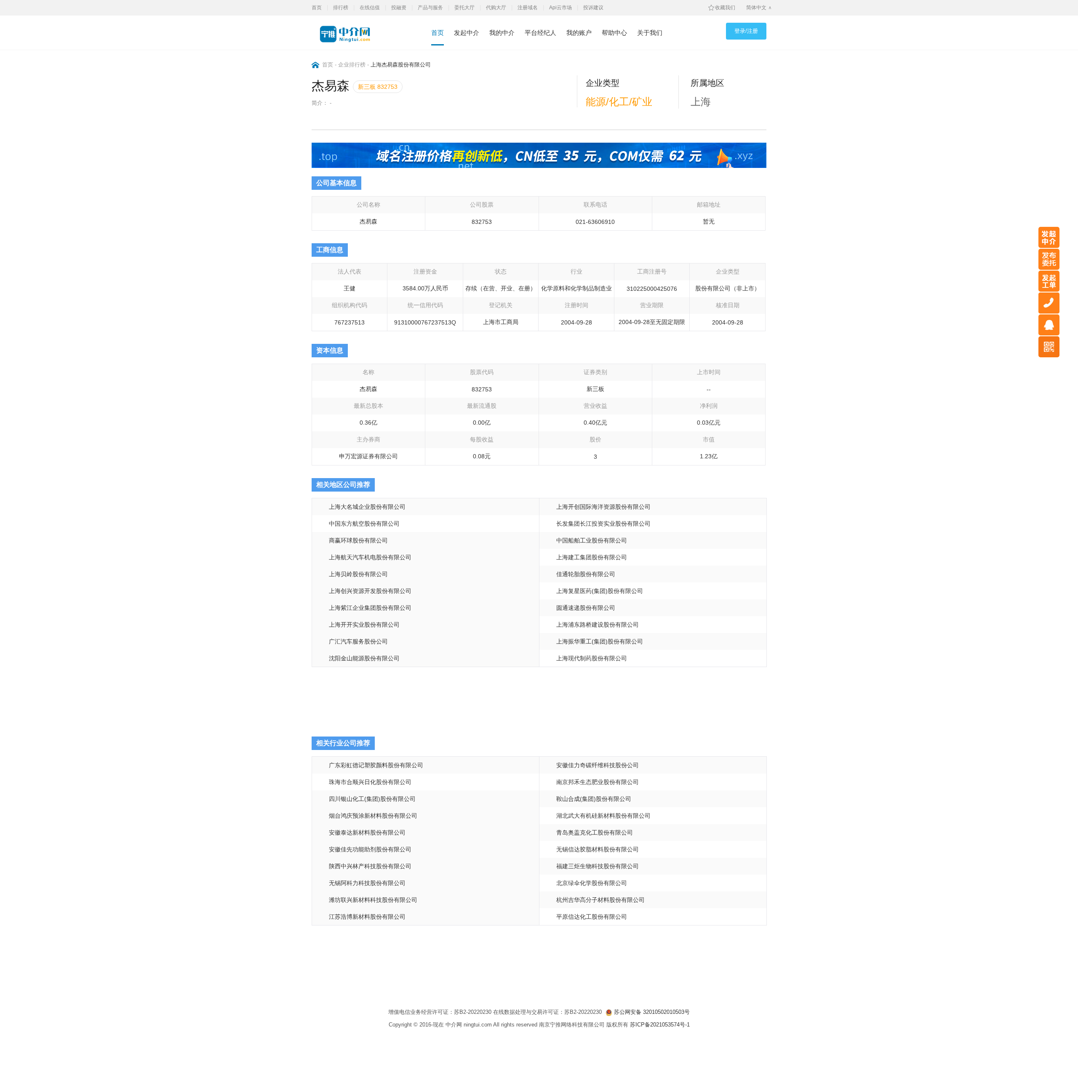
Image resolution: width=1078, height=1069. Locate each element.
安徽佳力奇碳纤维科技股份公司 (597, 765)
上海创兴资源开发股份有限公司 (370, 591)
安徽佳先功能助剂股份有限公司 (370, 849)
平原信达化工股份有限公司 (591, 916)
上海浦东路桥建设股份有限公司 (597, 624)
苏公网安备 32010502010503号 (651, 1012)
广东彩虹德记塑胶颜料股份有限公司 (376, 765)
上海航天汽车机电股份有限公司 (370, 557)
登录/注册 (746, 31)
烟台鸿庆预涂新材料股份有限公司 (373, 815)
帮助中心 (614, 32)
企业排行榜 (352, 64)
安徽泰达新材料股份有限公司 (367, 832)
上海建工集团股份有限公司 (591, 557)
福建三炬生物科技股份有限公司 (597, 866)
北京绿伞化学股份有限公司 (591, 883)
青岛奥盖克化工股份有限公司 (594, 832)
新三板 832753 (378, 86)
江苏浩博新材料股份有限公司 (367, 916)
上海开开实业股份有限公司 (364, 624)
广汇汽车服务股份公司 (358, 641)
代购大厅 (496, 8)
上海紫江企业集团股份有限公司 (370, 607)
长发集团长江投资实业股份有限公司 (603, 523)
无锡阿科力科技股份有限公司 (367, 883)
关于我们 (649, 32)
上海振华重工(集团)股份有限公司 (599, 641)
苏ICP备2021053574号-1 (660, 1024)
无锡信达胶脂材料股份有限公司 (597, 849)
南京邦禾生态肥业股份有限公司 (597, 782)
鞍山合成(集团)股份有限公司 (593, 798)
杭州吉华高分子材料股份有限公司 (600, 899)
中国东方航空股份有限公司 (364, 523)
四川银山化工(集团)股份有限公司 (372, 798)
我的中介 (502, 32)
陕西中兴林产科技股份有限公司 (370, 866)
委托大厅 (464, 8)
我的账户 (579, 32)
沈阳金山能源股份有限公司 (364, 658)
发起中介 (466, 32)
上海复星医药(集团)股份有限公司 (599, 591)
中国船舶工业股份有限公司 (591, 540)
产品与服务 (430, 8)
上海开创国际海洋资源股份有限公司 (603, 506)
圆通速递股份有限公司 (585, 607)
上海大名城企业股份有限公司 (367, 506)
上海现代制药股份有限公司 (591, 658)
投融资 (398, 8)
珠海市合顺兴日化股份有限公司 (370, 782)
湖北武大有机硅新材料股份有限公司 (603, 815)
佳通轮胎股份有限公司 (585, 574)
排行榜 (340, 8)
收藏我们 (725, 8)
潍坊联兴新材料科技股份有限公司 (373, 899)
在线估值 (370, 8)
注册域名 (528, 8)
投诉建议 (593, 8)
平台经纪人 (540, 32)
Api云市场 (560, 8)
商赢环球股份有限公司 (358, 540)
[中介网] (350, 34)
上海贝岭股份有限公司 (358, 574)
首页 (317, 8)
